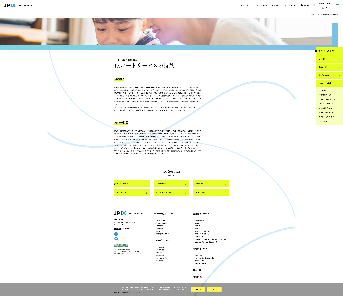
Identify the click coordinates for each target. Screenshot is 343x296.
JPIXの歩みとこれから (201, 220)
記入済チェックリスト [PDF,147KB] (127, 253)
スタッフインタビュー (200, 260)
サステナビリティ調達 (200, 231)
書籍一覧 (157, 231)
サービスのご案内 (160, 220)
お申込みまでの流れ (160, 223)
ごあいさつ (198, 223)
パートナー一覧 (159, 255)
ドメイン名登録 (132, 251)
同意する (214, 289)
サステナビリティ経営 (200, 234)
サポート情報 (159, 228)
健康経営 (197, 228)
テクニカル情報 (159, 226)
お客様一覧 (158, 252)
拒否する (198, 289)
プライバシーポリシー (176, 287)
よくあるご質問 (159, 260)
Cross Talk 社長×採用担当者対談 (204, 258)
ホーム (312, 14)
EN (326, 7)
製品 (138, 251)
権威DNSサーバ (124, 251)
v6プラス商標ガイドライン (162, 234)
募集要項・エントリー (200, 263)
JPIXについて (198, 255)
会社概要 (197, 226)
